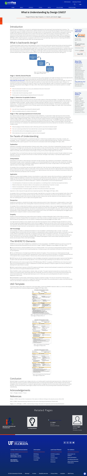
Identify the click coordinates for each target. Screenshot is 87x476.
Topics (40, 7)
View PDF (80, 54)
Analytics (62, 473)
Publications (72, 7)
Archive (34, 473)
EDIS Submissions (72, 457)
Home (12, 7)
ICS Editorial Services (73, 459)
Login (80, 4)
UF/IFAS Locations (55, 454)
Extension (53, 462)
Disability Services (43, 473)
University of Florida (76, 1)
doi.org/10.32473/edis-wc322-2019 (80, 44)
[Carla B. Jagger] (77, 420)
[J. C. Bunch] (54, 420)
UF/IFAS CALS (54, 458)
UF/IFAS (53, 456)
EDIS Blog (36, 454)
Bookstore (36, 456)
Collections (59, 7)
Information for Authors (71, 454)
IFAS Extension (67, 1)
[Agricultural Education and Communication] (9, 421)
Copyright (36, 460)
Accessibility (37, 458)
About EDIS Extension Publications (73, 462)
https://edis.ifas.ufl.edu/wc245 (17, 80)
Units (49, 7)
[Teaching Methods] (32, 422)
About (21, 7)
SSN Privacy (71, 473)
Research (53, 460)
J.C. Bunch (81, 50)
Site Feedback (13, 459)
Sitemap (27, 473)
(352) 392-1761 (14, 461)
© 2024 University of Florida (15, 473)
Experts (31, 7)
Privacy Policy (54, 473)
